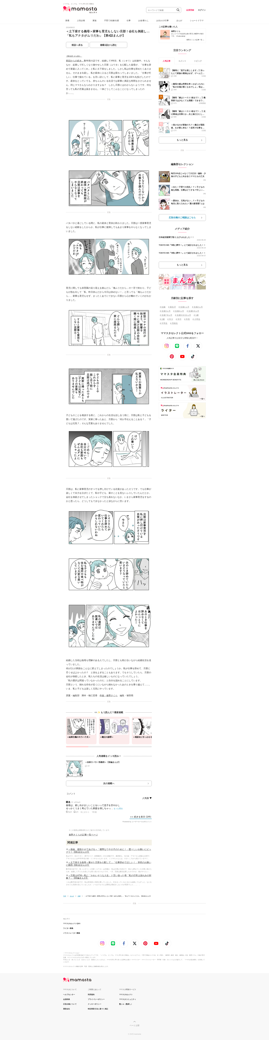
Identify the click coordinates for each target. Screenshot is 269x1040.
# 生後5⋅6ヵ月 (193, 311)
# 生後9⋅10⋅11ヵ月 (183, 315)
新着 (67, 20)
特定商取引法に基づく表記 (98, 1009)
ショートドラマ (197, 20)
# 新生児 (172, 307)
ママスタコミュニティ (127, 999)
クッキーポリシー (94, 1004)
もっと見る (182, 140)
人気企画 (81, 20)
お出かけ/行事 (162, 20)
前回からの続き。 (75, 61)
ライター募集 (68, 928)
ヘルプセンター (69, 994)
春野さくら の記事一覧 (195, 40)
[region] (109, 732)
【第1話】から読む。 (74, 56)
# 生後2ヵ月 (197, 307)
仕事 (129, 20)
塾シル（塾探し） (126, 1004)
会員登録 (190, 10)
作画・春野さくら (109, 695)
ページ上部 (134, 1025)
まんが (179, 20)
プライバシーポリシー (96, 999)
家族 (95, 20)
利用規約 (91, 994)
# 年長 (187, 319)
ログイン (202, 10)
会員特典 (66, 999)
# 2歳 (162, 319)
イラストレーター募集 (71, 933)
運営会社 (66, 1009)
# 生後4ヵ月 (178, 311)
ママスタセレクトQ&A (71, 923)
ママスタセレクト (126, 994)
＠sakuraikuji (180, 36)
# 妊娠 (162, 307)
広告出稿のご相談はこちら (182, 217)
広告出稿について (70, 1004)
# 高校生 (174, 323)
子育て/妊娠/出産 (111, 20)
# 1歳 (196, 315)
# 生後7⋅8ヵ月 (166, 315)
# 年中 (178, 319)
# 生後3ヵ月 (165, 311)
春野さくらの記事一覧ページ (83, 835)
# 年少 (170, 319)
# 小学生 (196, 319)
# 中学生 (163, 323)
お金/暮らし (143, 20)
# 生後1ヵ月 (184, 307)
